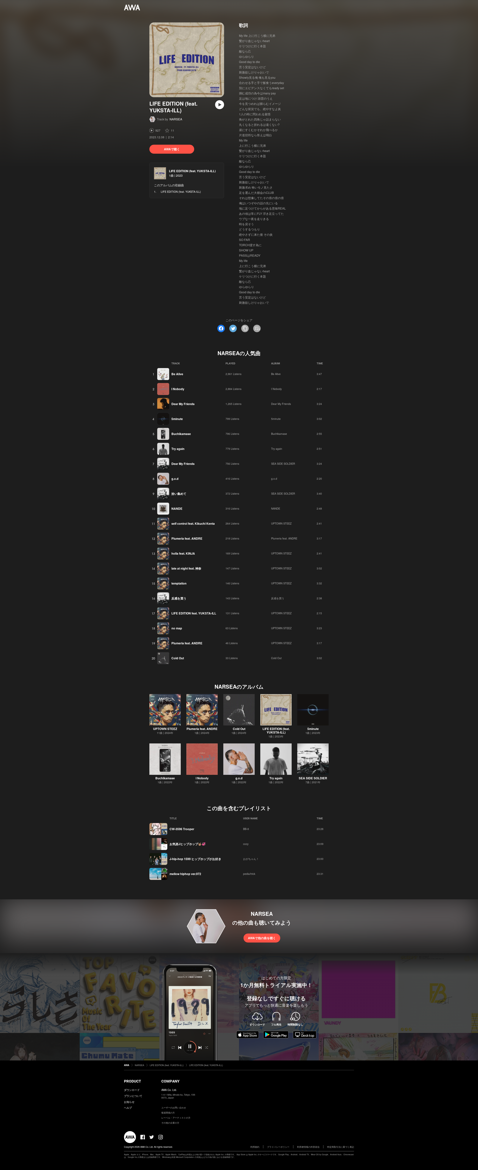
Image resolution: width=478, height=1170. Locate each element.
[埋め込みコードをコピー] (257, 328)
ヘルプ (128, 1107)
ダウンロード (132, 1090)
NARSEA (176, 119)
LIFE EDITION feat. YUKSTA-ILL (193, 613)
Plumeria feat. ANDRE (186, 538)
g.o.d (175, 478)
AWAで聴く (172, 149)
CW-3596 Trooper (182, 829)
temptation (179, 583)
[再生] (219, 104)
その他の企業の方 (170, 1122)
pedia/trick (249, 874)
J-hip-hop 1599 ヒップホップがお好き (195, 859)
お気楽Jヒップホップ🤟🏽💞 (188, 844)
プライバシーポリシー (278, 1146)
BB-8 (246, 829)
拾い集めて (178, 493)
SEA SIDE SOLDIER (283, 463)
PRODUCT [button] (132, 1081)
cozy (246, 844)
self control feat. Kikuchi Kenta (193, 523)
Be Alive (177, 374)
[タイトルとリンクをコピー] (245, 328)
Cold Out (177, 658)
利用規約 (254, 1146)
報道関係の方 (168, 1112)
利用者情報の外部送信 (308, 1146)
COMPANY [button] (170, 1081)
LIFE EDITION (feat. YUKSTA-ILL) (192, 171)
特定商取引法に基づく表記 (340, 1146)
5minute (177, 419)
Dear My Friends (183, 404)
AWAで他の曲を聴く (262, 938)
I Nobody (177, 389)
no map (176, 628)
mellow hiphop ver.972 (185, 874)
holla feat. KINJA (183, 553)
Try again (177, 449)
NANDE (176, 508)
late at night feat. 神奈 (186, 568)
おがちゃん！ (251, 859)
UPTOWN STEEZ (281, 523)
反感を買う (178, 598)
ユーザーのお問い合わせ (173, 1107)
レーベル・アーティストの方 (175, 1117)
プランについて (133, 1096)
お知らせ (129, 1102)
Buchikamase (181, 434)
